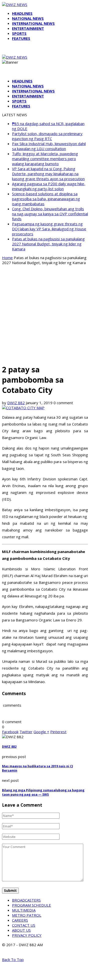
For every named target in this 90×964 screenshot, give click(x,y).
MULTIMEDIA (24, 910)
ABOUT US (21, 930)
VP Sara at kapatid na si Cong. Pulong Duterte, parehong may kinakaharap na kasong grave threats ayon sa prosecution (48, 173)
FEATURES (21, 38)
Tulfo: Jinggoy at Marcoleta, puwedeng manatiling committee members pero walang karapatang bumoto (45, 158)
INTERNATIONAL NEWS (33, 23)
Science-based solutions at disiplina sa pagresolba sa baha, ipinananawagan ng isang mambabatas (46, 198)
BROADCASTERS (26, 900)
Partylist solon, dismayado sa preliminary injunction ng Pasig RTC (47, 136)
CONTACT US (23, 925)
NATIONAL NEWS (28, 18)
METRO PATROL (26, 915)
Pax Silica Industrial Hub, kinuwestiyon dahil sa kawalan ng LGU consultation (49, 146)
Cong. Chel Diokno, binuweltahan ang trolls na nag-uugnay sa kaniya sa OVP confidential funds (50, 213)
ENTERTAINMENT (28, 28)
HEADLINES (22, 13)
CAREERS (20, 920)
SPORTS (19, 33)
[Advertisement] (45, 314)
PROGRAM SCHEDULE (31, 905)
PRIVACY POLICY (27, 935)
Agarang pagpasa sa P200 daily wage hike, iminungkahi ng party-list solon (48, 186)
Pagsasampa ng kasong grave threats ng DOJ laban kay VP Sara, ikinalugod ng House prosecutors (49, 228)
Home (7, 257)
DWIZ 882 (16, 402)
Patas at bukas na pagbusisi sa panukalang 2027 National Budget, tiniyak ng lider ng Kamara (48, 243)
